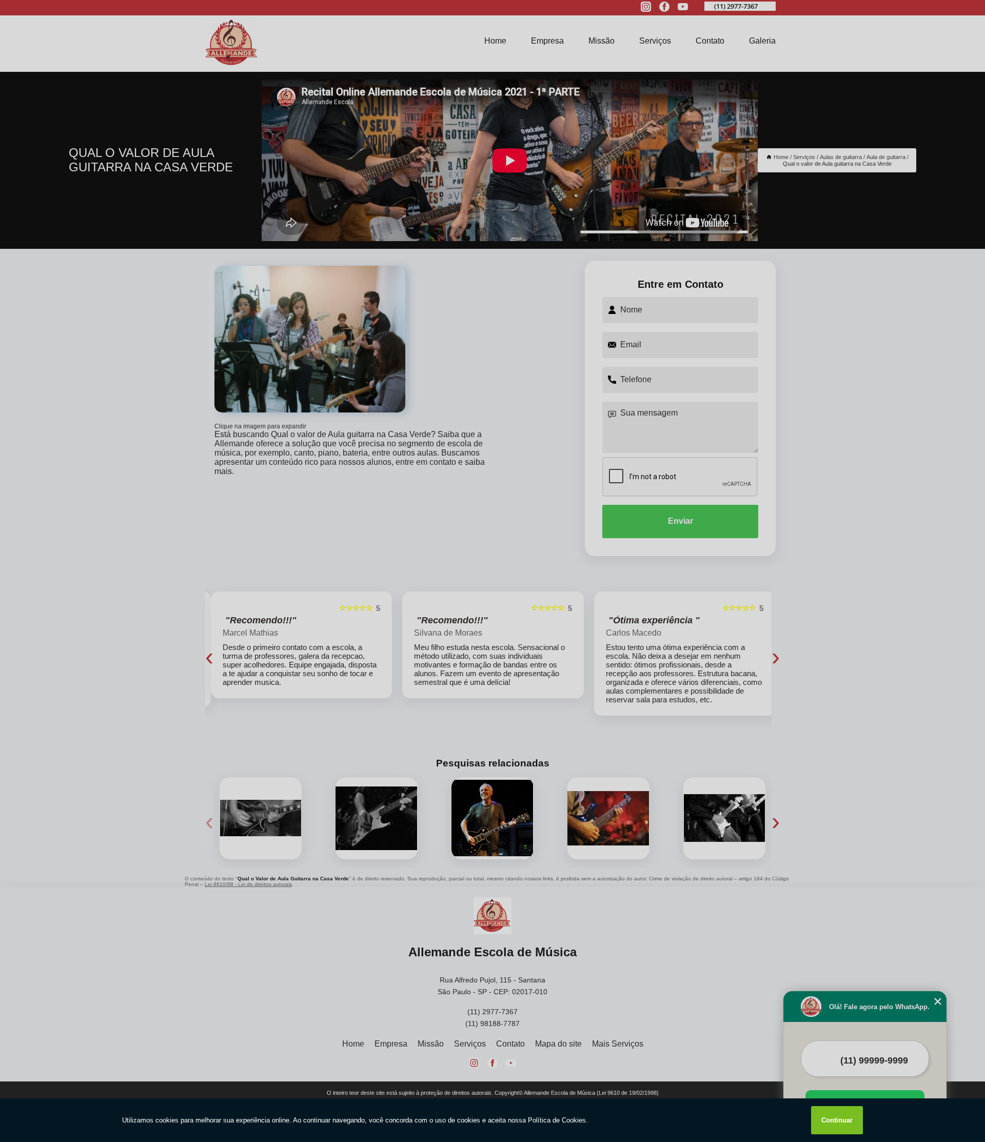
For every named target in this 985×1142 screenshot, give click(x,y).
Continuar (837, 1120)
